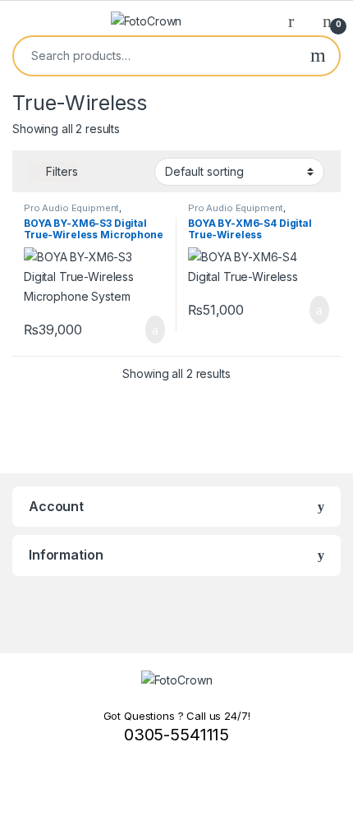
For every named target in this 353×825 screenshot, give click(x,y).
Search (318, 56)
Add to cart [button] (154, 329)
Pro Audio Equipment (71, 208)
